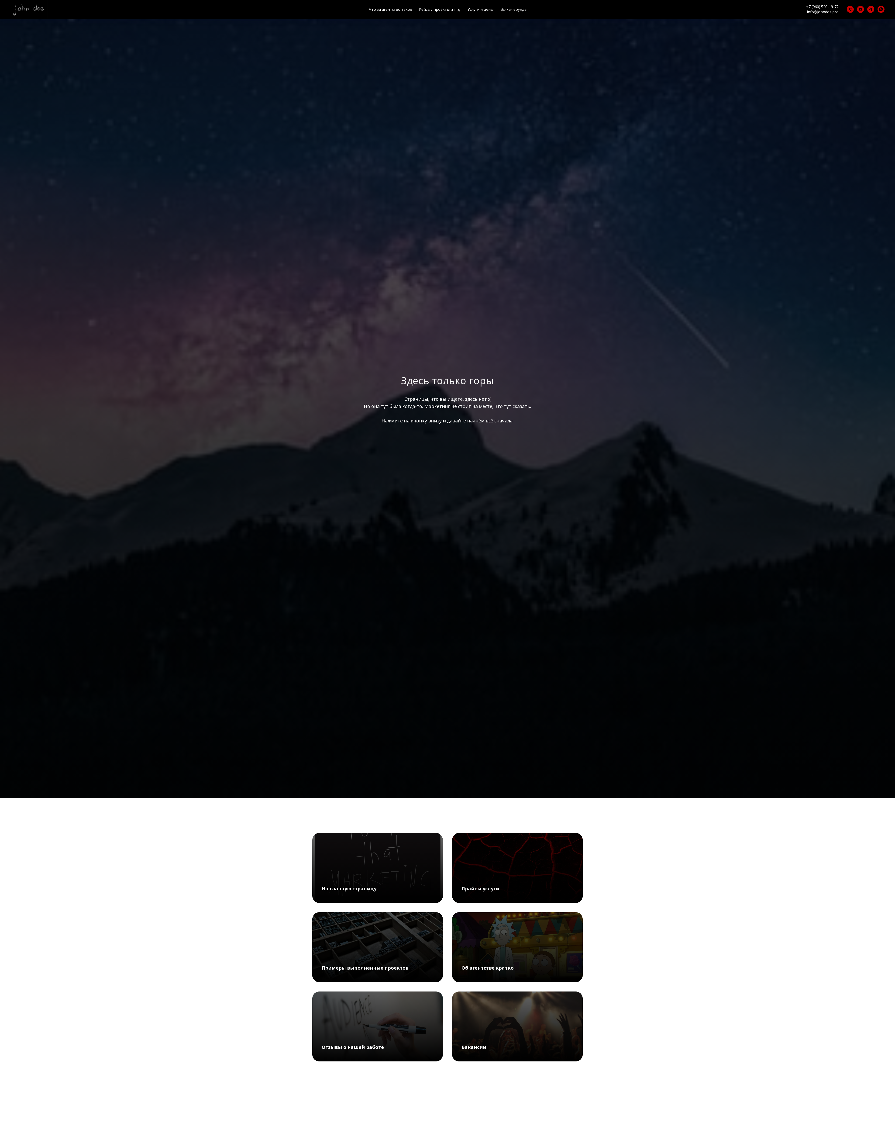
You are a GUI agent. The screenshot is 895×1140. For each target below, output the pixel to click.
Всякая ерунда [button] (513, 9)
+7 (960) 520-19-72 (822, 6)
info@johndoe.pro (823, 11)
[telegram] (870, 9)
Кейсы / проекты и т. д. (440, 9)
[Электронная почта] (860, 9)
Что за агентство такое (390, 9)
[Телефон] (850, 9)
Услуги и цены (480, 9)
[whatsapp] (881, 9)
